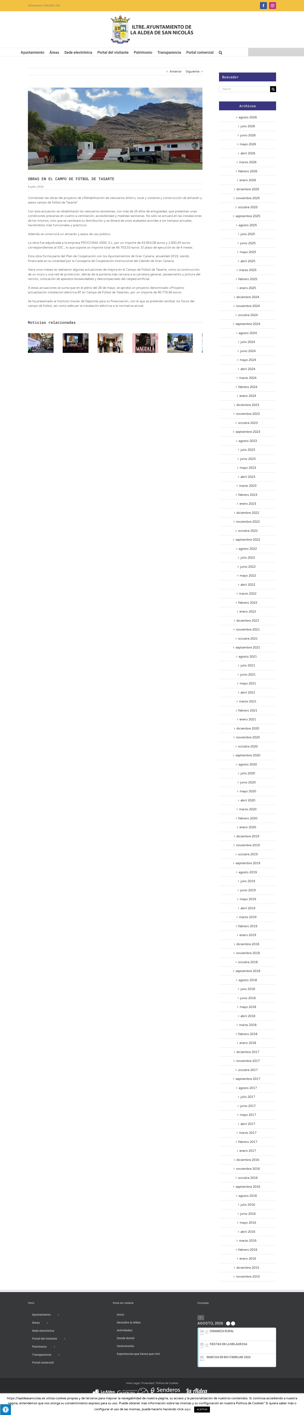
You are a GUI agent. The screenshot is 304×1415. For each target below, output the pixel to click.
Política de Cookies (167, 1383)
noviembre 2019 (248, 845)
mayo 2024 (248, 360)
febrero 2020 (247, 818)
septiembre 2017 (248, 1079)
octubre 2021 (248, 638)
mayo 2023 (248, 468)
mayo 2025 (248, 252)
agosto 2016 (248, 1196)
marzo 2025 (247, 270)
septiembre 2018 (248, 971)
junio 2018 (248, 998)
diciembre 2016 (247, 1160)
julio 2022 (248, 557)
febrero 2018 (247, 1034)
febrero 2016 (247, 1250)
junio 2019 (248, 890)
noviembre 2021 (248, 629)
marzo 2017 (247, 1133)
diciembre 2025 (247, 189)
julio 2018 (248, 989)
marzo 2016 (247, 1240)
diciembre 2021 (247, 620)
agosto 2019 (248, 872)
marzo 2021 (247, 701)
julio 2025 (248, 234)
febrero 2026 (247, 171)
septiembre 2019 (248, 863)
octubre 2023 (248, 423)
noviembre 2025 (248, 198)
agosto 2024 (248, 333)
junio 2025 (248, 243)
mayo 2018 (248, 1007)
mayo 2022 (248, 575)
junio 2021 (248, 674)
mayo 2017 (248, 1115)
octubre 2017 (248, 1070)
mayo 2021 (248, 683)
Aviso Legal (133, 1383)
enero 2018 (247, 1043)
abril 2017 (248, 1124)
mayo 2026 (248, 144)
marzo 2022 (247, 593)
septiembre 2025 (248, 216)
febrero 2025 (247, 279)
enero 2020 (247, 827)
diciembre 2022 (247, 513)
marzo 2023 (247, 486)
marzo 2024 (247, 378)
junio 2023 (248, 459)
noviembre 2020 (248, 737)
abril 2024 (248, 369)
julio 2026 (248, 126)
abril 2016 (248, 1232)
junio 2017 (248, 1106)
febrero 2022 (247, 603)
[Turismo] (104, 1389)
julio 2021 (248, 665)
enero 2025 (247, 288)
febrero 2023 (247, 495)
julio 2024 (248, 342)
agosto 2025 (248, 225)
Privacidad (147, 1383)
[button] (220, 52)
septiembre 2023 (248, 432)
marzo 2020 (247, 809)
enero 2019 (247, 935)
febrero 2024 (247, 387)
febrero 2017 (247, 1142)
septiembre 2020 (248, 755)
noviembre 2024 (248, 306)
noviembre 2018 (248, 953)
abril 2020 (248, 800)
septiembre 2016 (248, 1187)
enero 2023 (247, 504)
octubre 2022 (248, 531)
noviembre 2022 (248, 522)
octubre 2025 (248, 207)
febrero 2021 (247, 710)
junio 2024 (248, 351)
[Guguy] (132, 1389)
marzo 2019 (247, 917)
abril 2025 (248, 261)
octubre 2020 (248, 746)
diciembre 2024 (247, 297)
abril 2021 (248, 692)
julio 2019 (248, 881)
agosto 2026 (248, 117)
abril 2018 (248, 1016)
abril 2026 (248, 153)
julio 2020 (248, 773)
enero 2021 (247, 719)
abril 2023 (248, 477)
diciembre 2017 (247, 1052)
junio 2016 (248, 1214)
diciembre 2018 (247, 944)
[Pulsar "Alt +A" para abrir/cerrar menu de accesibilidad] (5, 1409)
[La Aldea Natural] (196, 1389)
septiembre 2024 (248, 324)
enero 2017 (247, 1151)
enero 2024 (247, 396)
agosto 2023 (248, 441)
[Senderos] (164, 1389)
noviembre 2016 (248, 1169)
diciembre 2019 (247, 836)
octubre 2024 (248, 315)
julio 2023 (248, 450)
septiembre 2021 (248, 647)
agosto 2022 (248, 549)
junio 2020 (248, 782)
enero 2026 (247, 180)
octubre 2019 (248, 854)
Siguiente (192, 71)
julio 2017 (248, 1097)
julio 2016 (248, 1205)
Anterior (176, 71)
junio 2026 (248, 135)
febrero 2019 (247, 926)
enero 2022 (247, 611)
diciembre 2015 (247, 1268)
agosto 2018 (248, 980)
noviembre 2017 (248, 1061)
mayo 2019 (248, 899)
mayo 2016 (248, 1223)
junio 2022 (248, 567)
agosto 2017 (248, 1088)
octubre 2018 (248, 962)
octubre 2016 (248, 1178)
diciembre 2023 (247, 405)
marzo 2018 (247, 1025)
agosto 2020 (248, 764)
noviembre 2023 (248, 414)
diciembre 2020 (247, 728)
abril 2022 (248, 585)
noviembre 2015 (248, 1276)
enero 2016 (247, 1258)
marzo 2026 (247, 162)
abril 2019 (248, 908)
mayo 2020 (248, 791)
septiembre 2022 (248, 539)
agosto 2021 (248, 656)
